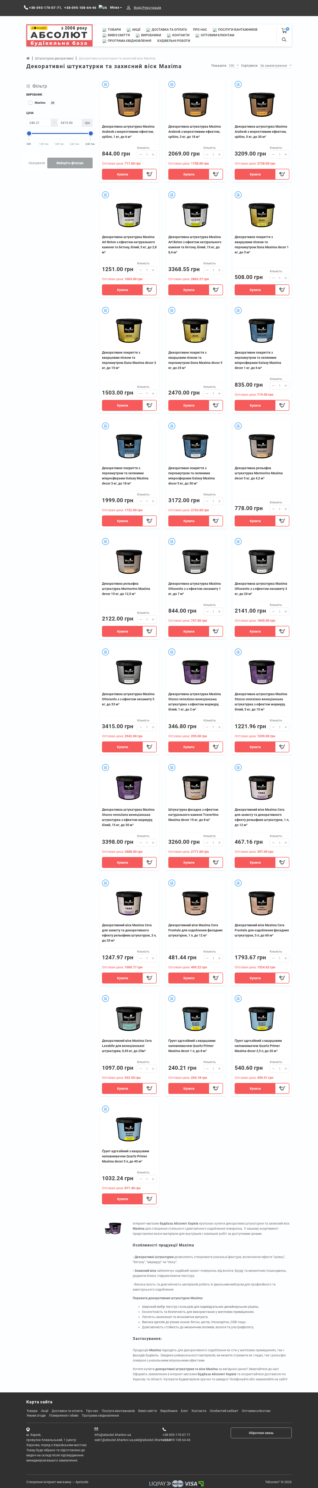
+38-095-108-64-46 (176, 1440)
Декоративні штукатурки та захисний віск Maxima (117, 58)
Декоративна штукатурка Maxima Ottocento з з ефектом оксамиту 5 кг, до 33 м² (128, 699)
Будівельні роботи (173, 41)
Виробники (150, 35)
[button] (234, 65)
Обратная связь (261, 1433)
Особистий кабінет (224, 1411)
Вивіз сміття (118, 35)
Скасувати (37, 163)
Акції (135, 29)
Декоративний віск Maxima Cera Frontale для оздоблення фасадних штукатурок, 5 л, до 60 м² (262, 930)
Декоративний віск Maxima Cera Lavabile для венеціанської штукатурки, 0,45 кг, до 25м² (127, 1046)
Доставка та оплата (169, 29)
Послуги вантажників (237, 29)
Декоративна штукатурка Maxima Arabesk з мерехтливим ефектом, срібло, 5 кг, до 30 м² (261, 132)
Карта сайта (39, 1401)
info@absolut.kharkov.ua (113, 1435)
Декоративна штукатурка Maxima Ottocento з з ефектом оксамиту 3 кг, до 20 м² (261, 589)
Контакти (180, 35)
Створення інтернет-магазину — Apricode (57, 1482)
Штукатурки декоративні (54, 58)
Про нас (200, 29)
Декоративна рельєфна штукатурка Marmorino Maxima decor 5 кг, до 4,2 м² (259, 473)
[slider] (29, 133)
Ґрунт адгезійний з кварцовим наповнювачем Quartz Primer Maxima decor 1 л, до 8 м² (192, 1046)
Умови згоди (36, 1415)
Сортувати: (249, 65)
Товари (114, 29)
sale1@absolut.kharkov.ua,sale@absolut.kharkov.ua (133, 1440)
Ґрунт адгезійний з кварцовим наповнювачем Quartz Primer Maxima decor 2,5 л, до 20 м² (258, 1046)
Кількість (143, 147)
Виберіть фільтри (70, 163)
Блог (184, 1411)
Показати (218, 65)
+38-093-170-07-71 (176, 1435)
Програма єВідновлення (129, 41)
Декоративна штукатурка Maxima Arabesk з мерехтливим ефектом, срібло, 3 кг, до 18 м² (194, 132)
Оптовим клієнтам (217, 35)
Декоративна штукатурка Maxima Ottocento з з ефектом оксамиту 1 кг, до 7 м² (194, 589)
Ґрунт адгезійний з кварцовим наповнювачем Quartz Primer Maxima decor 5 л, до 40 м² (125, 1156)
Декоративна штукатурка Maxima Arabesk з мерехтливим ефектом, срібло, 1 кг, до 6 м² (128, 132)
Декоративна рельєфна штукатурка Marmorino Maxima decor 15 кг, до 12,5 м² (126, 589)
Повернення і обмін (63, 1415)
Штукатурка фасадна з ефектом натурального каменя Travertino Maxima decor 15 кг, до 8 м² (193, 815)
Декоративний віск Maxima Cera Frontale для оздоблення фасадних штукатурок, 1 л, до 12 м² (195, 930)
